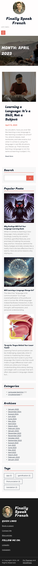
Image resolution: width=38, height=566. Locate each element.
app (9, 476)
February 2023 (14, 457)
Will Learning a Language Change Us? (19, 290)
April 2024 (12, 424)
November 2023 (14, 436)
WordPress (27, 563)
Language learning (15, 392)
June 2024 (12, 419)
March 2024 (13, 426)
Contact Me (7, 531)
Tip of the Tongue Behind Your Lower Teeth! (18, 346)
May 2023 (12, 450)
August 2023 (13, 443)
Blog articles (7, 535)
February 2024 (14, 428)
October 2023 (13, 438)
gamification (24, 476)
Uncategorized (14, 394)
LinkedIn (5, 545)
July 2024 (12, 416)
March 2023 (12, 455)
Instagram (6, 550)
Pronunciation (13, 481)
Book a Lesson (8, 526)
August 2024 (13, 414)
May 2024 (12, 421)
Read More (9, 156)
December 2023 (14, 433)
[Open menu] (3, 33)
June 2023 (12, 448)
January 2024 (13, 431)
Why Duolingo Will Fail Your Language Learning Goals (15, 227)
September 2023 (15, 440)
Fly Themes (27, 560)
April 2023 (12, 452)
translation (11, 487)
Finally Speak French (19, 21)
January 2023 (13, 460)
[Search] (29, 178)
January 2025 (13, 409)
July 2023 (12, 445)
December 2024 (14, 412)
